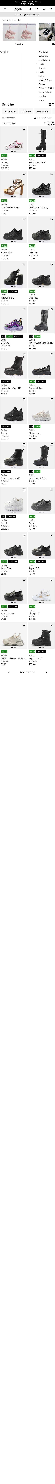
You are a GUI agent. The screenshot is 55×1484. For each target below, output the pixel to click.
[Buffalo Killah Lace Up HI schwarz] (41, 139)
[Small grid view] (50, 104)
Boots (41, 64)
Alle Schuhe (44, 52)
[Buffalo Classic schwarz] (13, 410)
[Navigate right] (46, 672)
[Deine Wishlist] (44, 9)
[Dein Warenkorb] (51, 9)
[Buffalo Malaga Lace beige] (41, 410)
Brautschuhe (44, 60)
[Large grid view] (53, 104)
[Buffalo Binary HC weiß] (41, 590)
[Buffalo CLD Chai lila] (13, 320)
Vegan (41, 100)
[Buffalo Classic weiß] (13, 500)
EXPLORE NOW (27, 4)
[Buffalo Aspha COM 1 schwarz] (41, 635)
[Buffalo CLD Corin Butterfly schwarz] (41, 184)
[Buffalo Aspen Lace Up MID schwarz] (13, 455)
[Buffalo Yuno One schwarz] (13, 545)
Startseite (6, 20)
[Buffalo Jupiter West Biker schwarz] (41, 455)
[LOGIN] (37, 9)
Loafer (41, 76)
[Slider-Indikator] (12, 151)
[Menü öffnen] (5, 9)
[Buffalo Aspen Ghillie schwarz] (41, 365)
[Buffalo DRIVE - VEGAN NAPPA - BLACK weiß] (13, 635)
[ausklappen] (37, 64)
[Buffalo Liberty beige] (13, 139)
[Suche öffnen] (30, 9)
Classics (42, 68)
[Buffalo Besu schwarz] (41, 500)
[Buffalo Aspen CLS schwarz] (41, 545)
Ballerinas (43, 56)
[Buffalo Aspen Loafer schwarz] (13, 590)
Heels (41, 72)
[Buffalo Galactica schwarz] (41, 275)
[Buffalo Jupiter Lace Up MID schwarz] (13, 365)
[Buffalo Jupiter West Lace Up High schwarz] (41, 320)
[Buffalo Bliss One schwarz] (41, 229)
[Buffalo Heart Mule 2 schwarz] (13, 275)
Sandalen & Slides (47, 88)
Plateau (42, 84)
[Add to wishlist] (24, 129)
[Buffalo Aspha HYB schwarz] (13, 229)
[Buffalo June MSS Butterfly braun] (13, 184)
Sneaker (42, 96)
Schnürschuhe (45, 92)
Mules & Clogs (45, 80)
